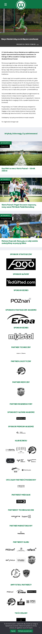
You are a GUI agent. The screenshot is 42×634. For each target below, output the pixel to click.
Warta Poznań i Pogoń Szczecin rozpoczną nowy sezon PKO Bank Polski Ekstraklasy (19, 206)
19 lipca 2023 (4, 146)
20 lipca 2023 (5, 182)
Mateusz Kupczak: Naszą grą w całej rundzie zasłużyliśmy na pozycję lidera (20, 242)
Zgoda (13, 631)
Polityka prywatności (25, 631)
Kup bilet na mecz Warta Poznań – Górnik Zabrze (18, 169)
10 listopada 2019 (6, 218)
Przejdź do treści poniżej (26, 44)
